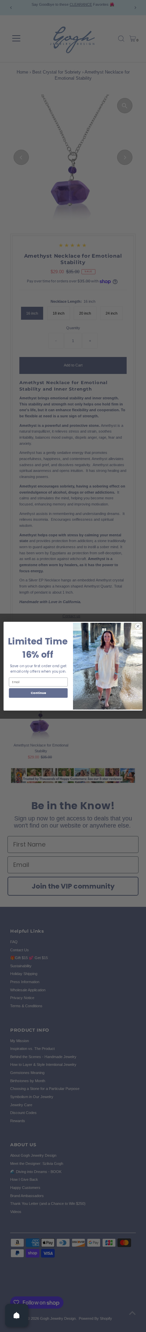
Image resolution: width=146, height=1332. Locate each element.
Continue (38, 693)
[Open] (16, 1315)
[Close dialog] (138, 626)
